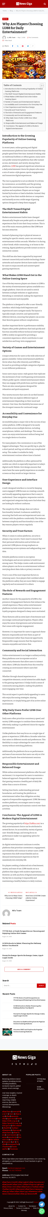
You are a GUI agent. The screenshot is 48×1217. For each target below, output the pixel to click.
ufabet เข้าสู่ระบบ (29, 1184)
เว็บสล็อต (35, 1187)
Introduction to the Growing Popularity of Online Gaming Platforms (24, 90)
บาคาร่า (5, 1114)
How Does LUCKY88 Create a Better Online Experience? (36, 898)
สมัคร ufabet (16, 1126)
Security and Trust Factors (15, 110)
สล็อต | (20, 1182)
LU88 (13, 166)
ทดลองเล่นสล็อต (13, 1194)
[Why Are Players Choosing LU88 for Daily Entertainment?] (24, 65)
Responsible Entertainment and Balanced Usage (24, 123)
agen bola (11, 1119)
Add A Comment (24, 969)
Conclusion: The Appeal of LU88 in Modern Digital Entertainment (22, 127)
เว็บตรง (11, 1114)
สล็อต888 (6, 1128)
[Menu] (3, 3)
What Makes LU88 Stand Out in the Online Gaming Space (21, 98)
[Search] (44, 3)
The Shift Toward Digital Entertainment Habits (23, 94)
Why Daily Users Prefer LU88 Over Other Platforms (21, 119)
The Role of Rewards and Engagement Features (23, 113)
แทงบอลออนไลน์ (13, 1144)
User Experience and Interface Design (20, 107)
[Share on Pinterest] (22, 46)
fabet (22, 1191)
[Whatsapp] (42, 1211)
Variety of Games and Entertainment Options (22, 102)
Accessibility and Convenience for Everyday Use (23, 105)
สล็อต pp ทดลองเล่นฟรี (28, 1194)
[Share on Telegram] (27, 46)
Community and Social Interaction (18, 115)
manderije (12, 1137)
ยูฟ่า (13, 1142)
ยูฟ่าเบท (40, 1184)
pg (26, 1191)
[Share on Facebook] (12, 46)
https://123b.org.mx (10, 1121)
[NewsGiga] (24, 4)
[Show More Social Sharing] (32, 46)
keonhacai (39, 1182)
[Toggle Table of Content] (40, 85)
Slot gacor (6, 1126)
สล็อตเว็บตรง (6, 1112)
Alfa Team (12, 37)
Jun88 (15, 1182)
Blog (5, 19)
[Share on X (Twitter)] (17, 46)
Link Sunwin (11, 1135)
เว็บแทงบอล (6, 1147)
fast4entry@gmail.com (16, 1168)
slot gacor (7, 1142)
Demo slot (11, 1187)
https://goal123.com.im (11, 1123)
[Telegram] (42, 1204)
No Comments (33, 37)
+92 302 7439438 (15, 1170)
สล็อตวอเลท (16, 1130)
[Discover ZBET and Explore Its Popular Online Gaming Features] (7, 1032)
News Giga (37, 1202)
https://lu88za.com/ (32, 823)
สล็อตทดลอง (33, 1191)
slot (19, 1184)
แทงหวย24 (16, 1112)
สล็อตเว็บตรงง (7, 1133)
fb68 (19, 1119)
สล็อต (31, 1182)
